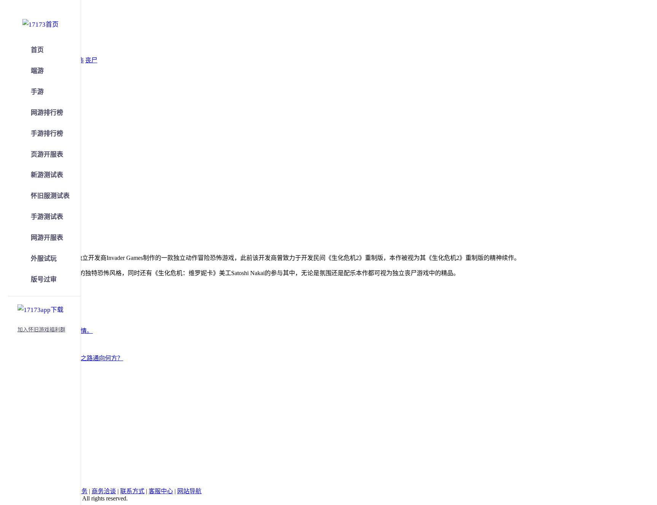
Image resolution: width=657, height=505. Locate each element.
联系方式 (132, 491)
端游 (37, 70)
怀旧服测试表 (50, 195)
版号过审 (44, 279)
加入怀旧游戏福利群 (41, 329)
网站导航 (189, 491)
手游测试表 (47, 216)
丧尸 (91, 60)
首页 (37, 50)
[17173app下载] (40, 308)
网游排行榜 (47, 112)
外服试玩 (44, 258)
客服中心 (161, 491)
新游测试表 (47, 175)
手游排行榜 (47, 133)
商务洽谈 (104, 491)
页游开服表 (47, 154)
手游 (37, 91)
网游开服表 (47, 237)
